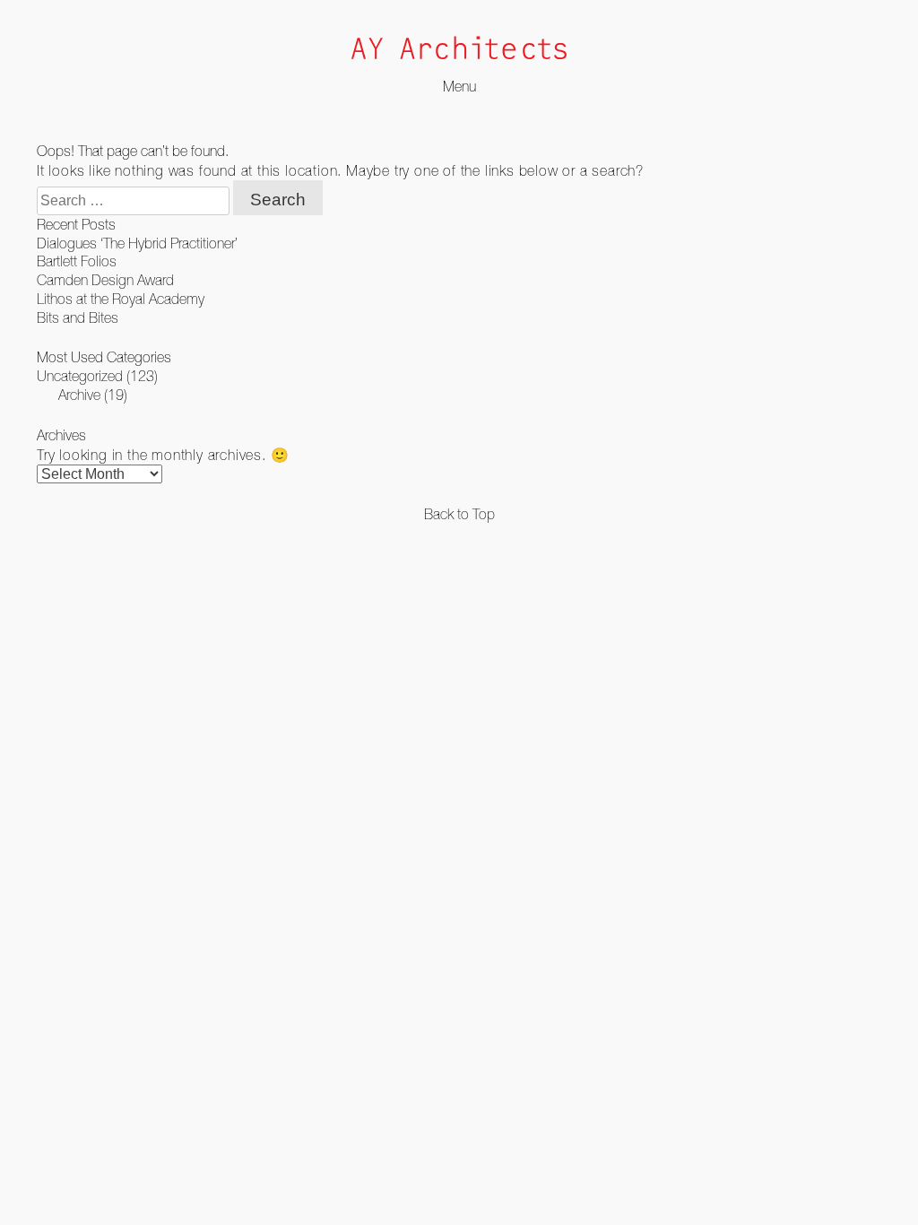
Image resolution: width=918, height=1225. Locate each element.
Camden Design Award (105, 280)
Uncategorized (80, 376)
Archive (79, 395)
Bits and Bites (77, 317)
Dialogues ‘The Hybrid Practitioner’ (137, 243)
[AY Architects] (459, 49)
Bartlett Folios (77, 261)
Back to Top (459, 514)
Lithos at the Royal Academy (120, 299)
